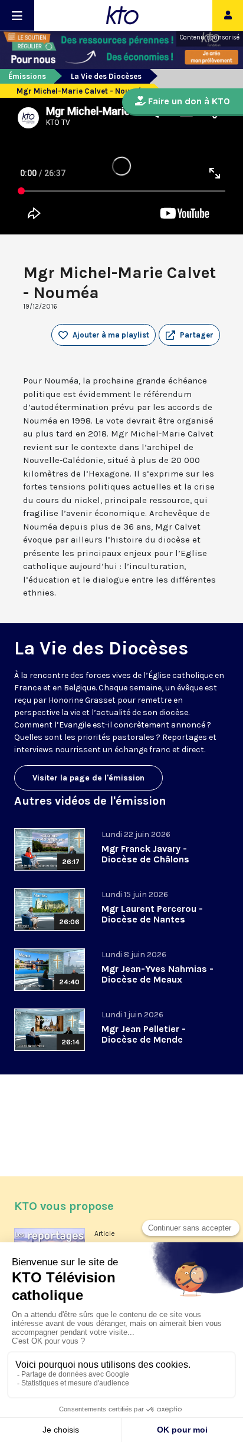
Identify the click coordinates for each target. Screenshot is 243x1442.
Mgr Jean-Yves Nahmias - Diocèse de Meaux (157, 974)
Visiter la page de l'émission (88, 778)
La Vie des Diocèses (106, 76)
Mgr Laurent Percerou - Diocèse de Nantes (152, 914)
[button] (189, 335)
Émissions (27, 76)
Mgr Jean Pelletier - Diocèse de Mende (143, 1034)
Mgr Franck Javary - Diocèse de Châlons (145, 854)
